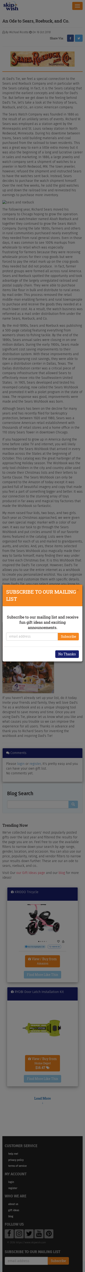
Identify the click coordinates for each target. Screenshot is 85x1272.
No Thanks (67, 654)
